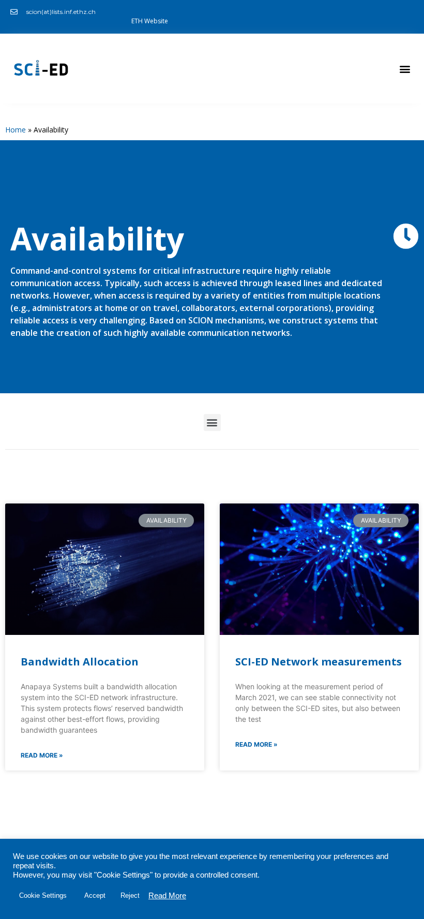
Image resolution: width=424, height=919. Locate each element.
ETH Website (149, 21)
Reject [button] (130, 895)
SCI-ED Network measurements (318, 662)
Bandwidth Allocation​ (80, 662)
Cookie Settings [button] (43, 895)
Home (15, 130)
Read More (167, 896)
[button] (405, 68)
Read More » (42, 755)
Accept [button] (94, 895)
